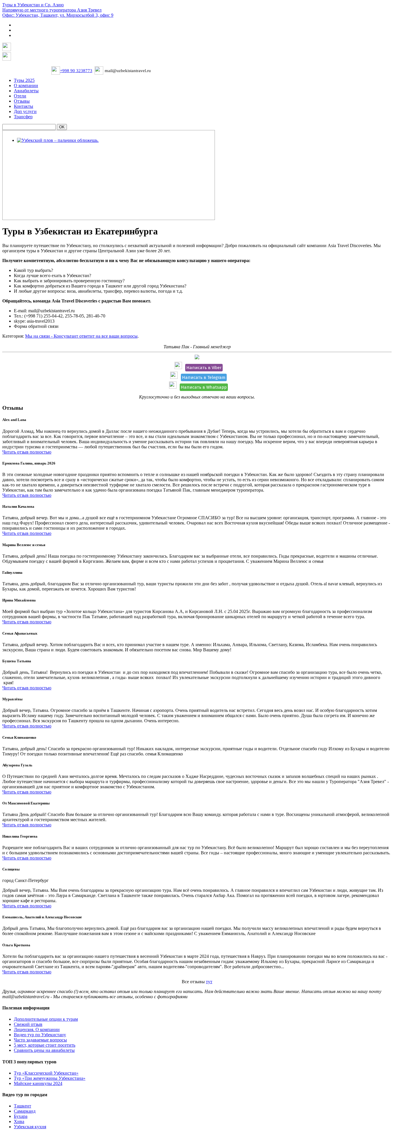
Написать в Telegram (204, 377)
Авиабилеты (26, 90)
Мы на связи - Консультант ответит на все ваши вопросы (81, 336)
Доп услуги (25, 111)
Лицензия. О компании (37, 1029)
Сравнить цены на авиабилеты (44, 1050)
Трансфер (23, 116)
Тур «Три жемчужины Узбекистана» (49, 1078)
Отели (20, 95)
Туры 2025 (24, 80)
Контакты (23, 106)
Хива (19, 1121)
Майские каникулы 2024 (38, 1083)
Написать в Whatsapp (204, 387)
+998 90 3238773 (76, 70)
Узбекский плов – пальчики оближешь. (57, 148)
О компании (26, 85)
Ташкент (22, 1105)
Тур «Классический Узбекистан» (46, 1073)
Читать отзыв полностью (26, 452)
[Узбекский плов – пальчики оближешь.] (58, 140)
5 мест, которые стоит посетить (44, 1045)
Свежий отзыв (28, 1024)
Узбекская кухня (30, 1126)
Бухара (20, 1116)
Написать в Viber (204, 367)
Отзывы (22, 101)
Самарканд (24, 1111)
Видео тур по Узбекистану (40, 1034)
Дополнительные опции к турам (46, 1019)
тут (209, 981)
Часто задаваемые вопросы (40, 1039)
